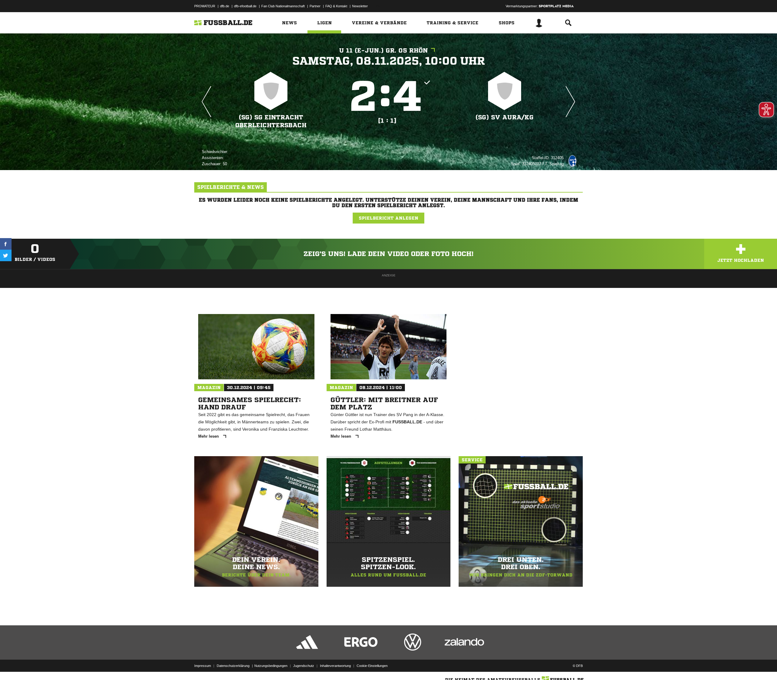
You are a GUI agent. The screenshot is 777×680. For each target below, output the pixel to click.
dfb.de (224, 6)
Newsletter (360, 6)
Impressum (202, 666)
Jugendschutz (303, 666)
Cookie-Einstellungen (372, 666)
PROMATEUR (204, 6)
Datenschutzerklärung (233, 666)
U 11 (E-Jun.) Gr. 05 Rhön (383, 50)
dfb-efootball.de (245, 6)
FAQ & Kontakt (336, 6)
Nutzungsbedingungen (270, 666)
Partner (315, 6)
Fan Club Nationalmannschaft (283, 6)
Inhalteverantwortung (335, 666)
